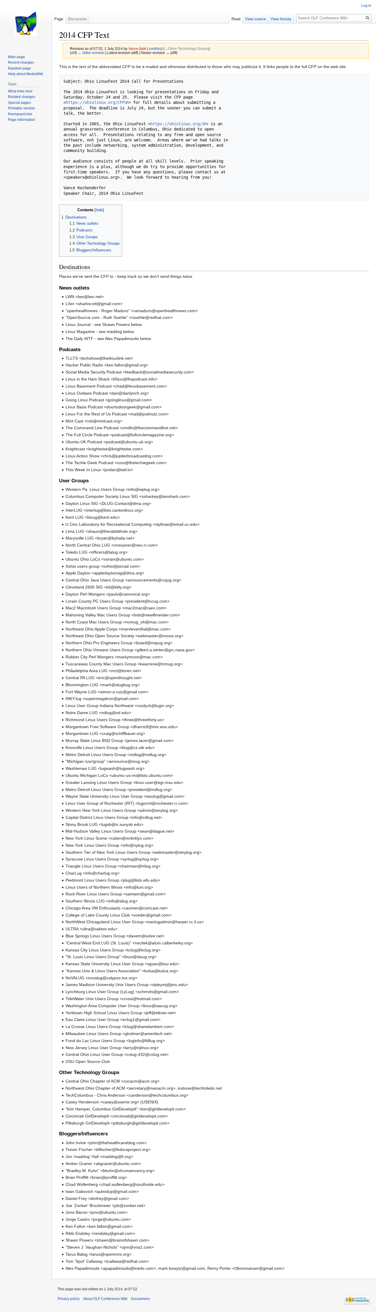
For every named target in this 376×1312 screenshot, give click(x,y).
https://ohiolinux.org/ (176, 123)
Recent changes (21, 62)
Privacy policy (69, 1299)
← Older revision (91, 53)
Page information (21, 120)
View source (255, 19)
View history (281, 19)
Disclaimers (140, 1299)
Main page (16, 57)
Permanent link (20, 114)
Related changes (21, 97)
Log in (366, 6)
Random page (19, 68)
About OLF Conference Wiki (105, 1299)
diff (73, 53)
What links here (20, 91)
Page (58, 19)
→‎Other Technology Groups (186, 48)
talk (143, 48)
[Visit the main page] (25, 23)
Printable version (21, 108)
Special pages (19, 103)
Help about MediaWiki (25, 74)
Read (235, 19)
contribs (155, 48)
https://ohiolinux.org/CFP (95, 102)
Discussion (77, 19)
